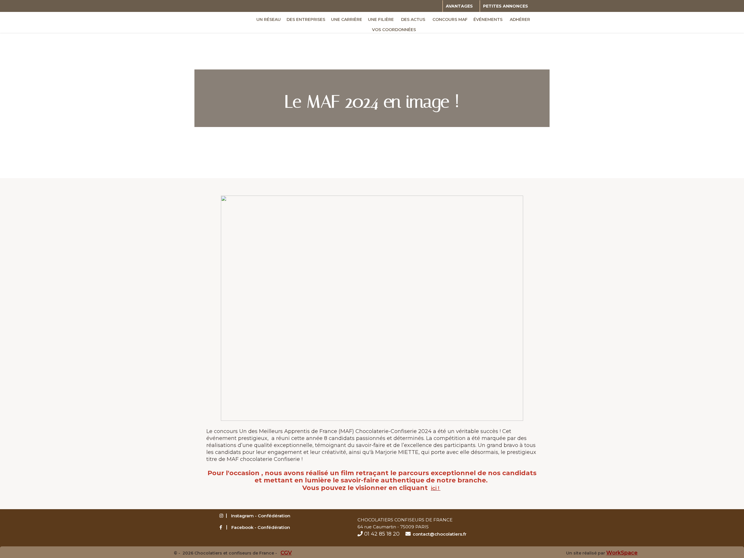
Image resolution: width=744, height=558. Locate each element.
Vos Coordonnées (394, 29)
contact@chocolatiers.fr (439, 534)
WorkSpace (622, 553)
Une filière (381, 19)
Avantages (459, 6)
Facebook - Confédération (260, 527)
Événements (487, 19)
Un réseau (268, 19)
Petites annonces (505, 6)
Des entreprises (306, 19)
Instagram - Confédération (260, 515)
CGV (286, 553)
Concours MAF (450, 19)
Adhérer (520, 19)
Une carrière (346, 19)
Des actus (413, 19)
